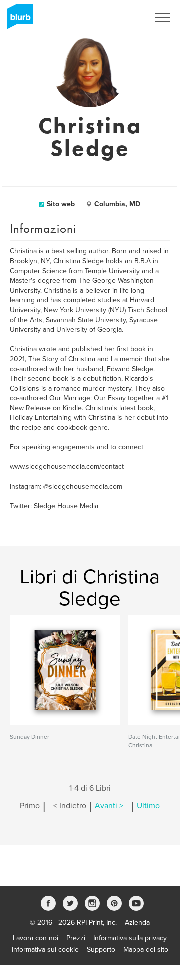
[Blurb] (17, 20)
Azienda (137, 922)
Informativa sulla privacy (130, 938)
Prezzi (76, 938)
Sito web (61, 204)
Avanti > (109, 806)
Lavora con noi (35, 938)
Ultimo (148, 806)
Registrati (121, 18)
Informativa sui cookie (45, 950)
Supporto (101, 950)
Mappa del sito (146, 950)
